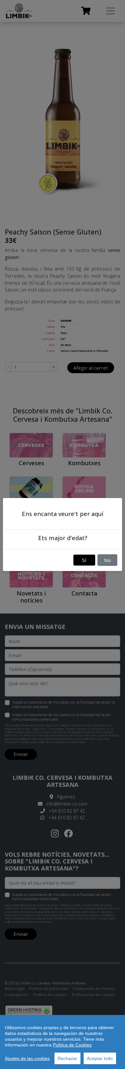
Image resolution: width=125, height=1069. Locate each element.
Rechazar (67, 1058)
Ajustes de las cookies (27, 1058)
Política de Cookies (72, 1044)
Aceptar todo (100, 1058)
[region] (62, 1042)
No (107, 560)
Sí (84, 560)
